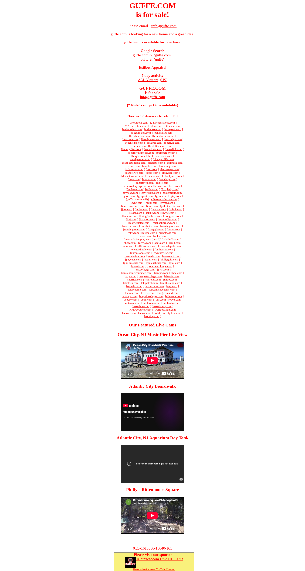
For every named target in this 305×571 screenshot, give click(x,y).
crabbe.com (149, 166)
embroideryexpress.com (138, 186)
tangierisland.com (168, 292)
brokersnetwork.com (160, 156)
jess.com (127, 209)
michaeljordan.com (164, 222)
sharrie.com (172, 276)
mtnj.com (133, 232)
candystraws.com (140, 159)
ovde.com (154, 256)
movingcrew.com (171, 226)
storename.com (137, 289)
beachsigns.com (134, 142)
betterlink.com (174, 149)
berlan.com (139, 146)
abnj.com (156, 126)
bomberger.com (166, 152)
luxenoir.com (147, 219)
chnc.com (134, 166)
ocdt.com (159, 242)
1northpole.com (138, 122)
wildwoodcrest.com (140, 309)
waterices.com (152, 303)
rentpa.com (161, 272)
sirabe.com (170, 279)
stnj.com (172, 286)
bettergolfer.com (131, 149)
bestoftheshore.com (160, 146)
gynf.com (136, 202)
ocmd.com (175, 242)
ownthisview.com (135, 256)
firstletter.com (135, 189)
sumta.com (132, 292)
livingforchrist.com (151, 216)
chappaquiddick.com (134, 162)
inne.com (152, 206)
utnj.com (161, 299)
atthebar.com (172, 126)
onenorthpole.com (141, 249)
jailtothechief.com (171, 206)
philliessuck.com (133, 262)
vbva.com (175, 299)
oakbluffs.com (171, 239)
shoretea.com (153, 279)
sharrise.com (134, 279)
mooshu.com (130, 226)
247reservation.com (136, 126)
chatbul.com (156, 162)
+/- (174, 116)
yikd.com (160, 313)
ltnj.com (131, 219)
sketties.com (131, 282)
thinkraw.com (174, 296)
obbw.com (130, 242)
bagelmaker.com (141, 132)
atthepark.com (173, 129)
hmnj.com (151, 202)
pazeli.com (151, 259)
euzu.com (160, 186)
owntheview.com (163, 252)
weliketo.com (171, 303)
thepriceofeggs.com (151, 296)
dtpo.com (134, 179)
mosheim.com (150, 226)
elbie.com (162, 182)
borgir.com (138, 156)
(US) (163, 80)
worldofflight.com (165, 309)
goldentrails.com (172, 192)
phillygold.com (169, 259)
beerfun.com (172, 142)
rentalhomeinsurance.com (137, 272)
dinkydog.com (170, 172)
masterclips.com (168, 219)
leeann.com (129, 216)
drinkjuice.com (173, 176)
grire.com (161, 196)
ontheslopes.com (140, 252)
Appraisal (158, 67)
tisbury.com (130, 299)
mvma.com (148, 232)
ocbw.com (145, 242)
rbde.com (176, 272)
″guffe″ (159, 59)
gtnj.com (176, 196)
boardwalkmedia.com (141, 152)
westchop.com (141, 306)
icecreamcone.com (133, 206)
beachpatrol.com (151, 139)
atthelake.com (153, 129)
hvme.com (167, 202)
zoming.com (152, 316)
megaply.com (156, 229)
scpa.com (130, 276)
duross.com (149, 179)
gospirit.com (145, 196)
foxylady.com (170, 189)
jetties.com (142, 209)
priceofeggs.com (145, 269)
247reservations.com (163, 122)
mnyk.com (174, 229)
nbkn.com (160, 236)
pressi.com (138, 266)
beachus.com (154, 142)
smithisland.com (170, 282)
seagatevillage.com (151, 276)
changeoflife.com (164, 159)
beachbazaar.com (140, 136)
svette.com (148, 292)
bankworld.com (163, 132)
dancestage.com (169, 169)
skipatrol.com (150, 282)
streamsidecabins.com (162, 289)
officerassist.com (147, 246)
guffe (144, 59)
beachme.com (131, 139)
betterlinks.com (153, 149)
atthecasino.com (132, 129)
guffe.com (141, 55)
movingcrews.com (134, 229)
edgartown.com (145, 182)
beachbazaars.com (163, 136)
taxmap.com (129, 296)
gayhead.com (130, 192)
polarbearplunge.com (160, 266)
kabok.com (175, 209)
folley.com (152, 189)
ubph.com (146, 299)
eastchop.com (168, 179)
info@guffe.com (152, 97)
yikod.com (175, 313)
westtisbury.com (162, 306)
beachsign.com (173, 139)
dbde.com (152, 172)
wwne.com (129, 313)
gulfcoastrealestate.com (163, 199)
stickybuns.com (155, 286)
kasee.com (136, 212)
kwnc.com (168, 212)
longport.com (173, 216)
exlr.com (175, 186)
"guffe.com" (162, 55)
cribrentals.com (134, 169)
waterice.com (132, 303)
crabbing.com (168, 166)
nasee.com (145, 236)
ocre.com (128, 246)
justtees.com (159, 209)
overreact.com (171, 256)
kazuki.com (152, 212)
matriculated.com (139, 222)
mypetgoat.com (167, 232)
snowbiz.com (134, 286)
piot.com (175, 262)
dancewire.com (134, 172)
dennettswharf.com (133, 176)
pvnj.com (163, 269)
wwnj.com (145, 313)
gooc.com (129, 196)
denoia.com (154, 176)
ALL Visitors (148, 80)
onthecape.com (164, 249)
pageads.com (133, 259)
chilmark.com (175, 162)
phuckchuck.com (156, 262)
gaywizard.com (150, 192)
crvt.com (152, 169)
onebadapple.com (171, 246)
